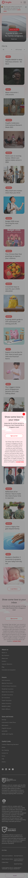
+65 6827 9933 (20, 462)
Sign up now (14, 436)
